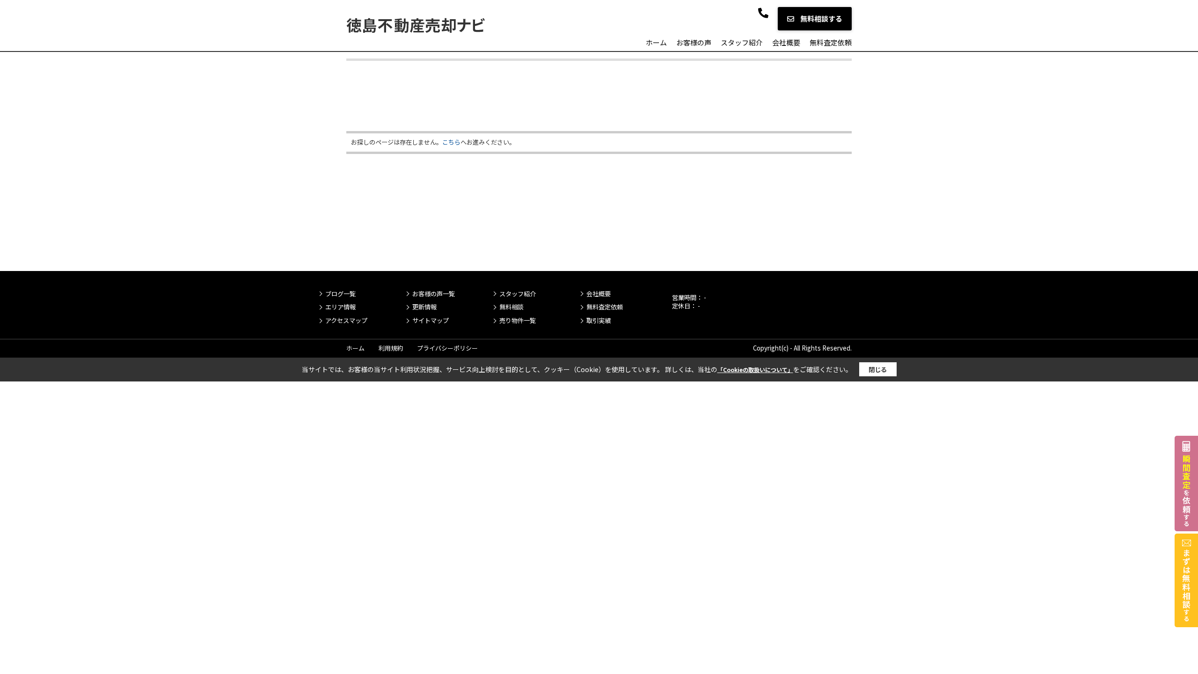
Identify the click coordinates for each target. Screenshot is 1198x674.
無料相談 (511, 307)
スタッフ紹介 (742, 42)
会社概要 (786, 42)
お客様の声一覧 (433, 294)
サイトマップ (430, 320)
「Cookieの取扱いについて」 (755, 370)
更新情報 (424, 307)
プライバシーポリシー (447, 348)
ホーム (656, 42)
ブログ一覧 (340, 294)
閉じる (878, 369)
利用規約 (391, 348)
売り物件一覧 (517, 320)
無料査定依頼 (831, 42)
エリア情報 (340, 307)
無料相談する (820, 18)
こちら (451, 142)
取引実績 (598, 320)
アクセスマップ (346, 320)
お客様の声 (693, 42)
